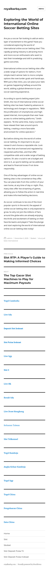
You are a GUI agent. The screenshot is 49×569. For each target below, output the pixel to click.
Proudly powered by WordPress (29, 564)
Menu (41, 9)
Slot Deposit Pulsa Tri (14, 551)
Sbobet (33, 238)
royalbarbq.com (15, 8)
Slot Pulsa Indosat (12, 342)
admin (9, 238)
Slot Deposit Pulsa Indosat (16, 557)
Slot (5, 539)
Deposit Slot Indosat (13, 328)
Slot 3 (6, 370)
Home (7, 533)
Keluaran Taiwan (12, 425)
